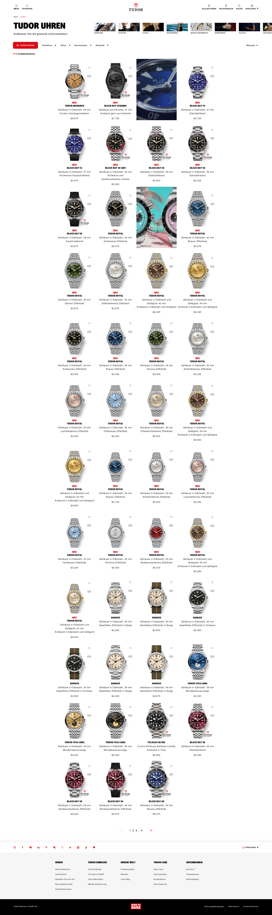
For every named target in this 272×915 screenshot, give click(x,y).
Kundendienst (160, 879)
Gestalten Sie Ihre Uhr (65, 879)
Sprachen (250, 847)
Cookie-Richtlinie (250, 906)
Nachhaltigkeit (192, 879)
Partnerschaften (128, 869)
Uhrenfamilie (61, 874)
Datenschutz (233, 906)
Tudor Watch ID (160, 884)
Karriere (189, 869)
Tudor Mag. (125, 879)
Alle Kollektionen (62, 869)
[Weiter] (266, 29)
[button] (239, 7)
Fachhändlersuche (63, 889)
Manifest (124, 874)
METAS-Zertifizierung (97, 884)
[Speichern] (90, 68)
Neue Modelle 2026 (64, 884)
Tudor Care (158, 869)
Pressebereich (192, 874)
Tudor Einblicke (95, 869)
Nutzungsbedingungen (214, 906)
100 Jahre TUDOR (96, 874)
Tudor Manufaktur (95, 879)
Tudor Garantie (160, 874)
